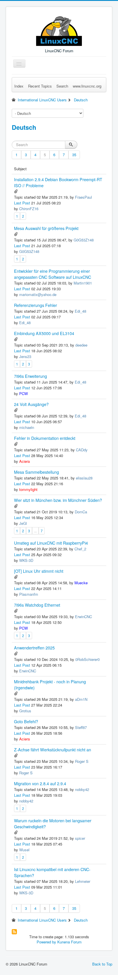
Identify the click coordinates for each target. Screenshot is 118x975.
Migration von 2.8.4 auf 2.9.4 (40, 783)
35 (74, 154)
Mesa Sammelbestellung (36, 472)
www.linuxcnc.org (87, 86)
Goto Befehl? (26, 721)
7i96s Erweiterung (30, 376)
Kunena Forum (69, 942)
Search (62, 86)
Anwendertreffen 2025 (34, 648)
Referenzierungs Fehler (35, 305)
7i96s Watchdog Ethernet (37, 605)
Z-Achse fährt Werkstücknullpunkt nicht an (52, 749)
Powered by (46, 942)
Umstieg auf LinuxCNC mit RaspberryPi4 (51, 543)
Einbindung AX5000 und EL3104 (44, 333)
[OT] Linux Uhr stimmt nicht (38, 571)
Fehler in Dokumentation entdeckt (44, 438)
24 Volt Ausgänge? (31, 404)
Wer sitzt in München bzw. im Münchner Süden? (58, 500)
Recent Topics (40, 86)
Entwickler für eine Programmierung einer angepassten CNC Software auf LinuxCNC (52, 274)
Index (18, 86)
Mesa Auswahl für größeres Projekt (46, 228)
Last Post (22, 203)
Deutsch (24, 127)
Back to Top (102, 964)
